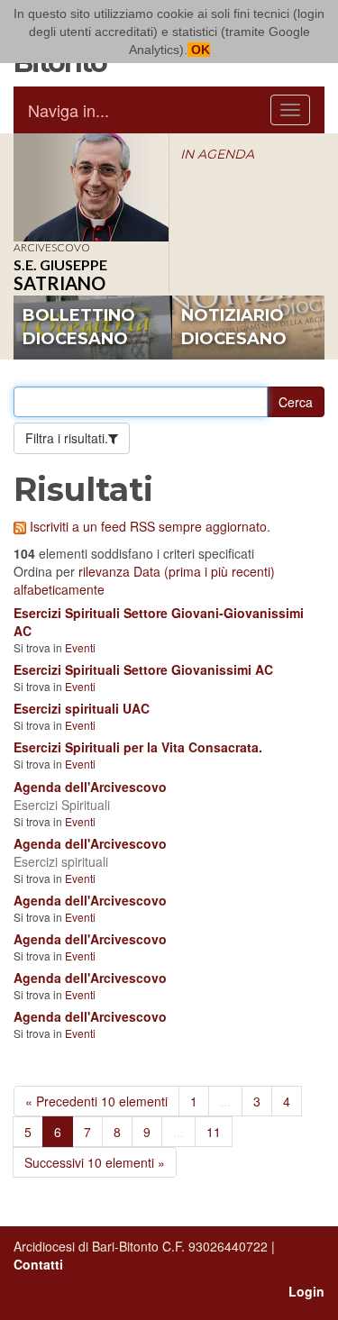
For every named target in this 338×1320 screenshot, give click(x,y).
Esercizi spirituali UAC (82, 708)
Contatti (38, 1264)
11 (213, 1132)
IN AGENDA (217, 154)
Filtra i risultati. (66, 438)
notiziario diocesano (234, 327)
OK (198, 49)
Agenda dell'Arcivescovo (90, 787)
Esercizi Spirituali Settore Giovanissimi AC (143, 669)
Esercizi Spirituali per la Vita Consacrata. (138, 747)
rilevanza (104, 571)
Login (306, 1291)
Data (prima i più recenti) (204, 571)
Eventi (80, 647)
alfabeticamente (59, 589)
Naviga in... (68, 110)
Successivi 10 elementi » (94, 1162)
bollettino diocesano (79, 327)
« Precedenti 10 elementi (96, 1101)
